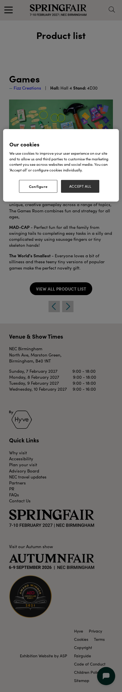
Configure (38, 186)
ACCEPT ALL (80, 186)
